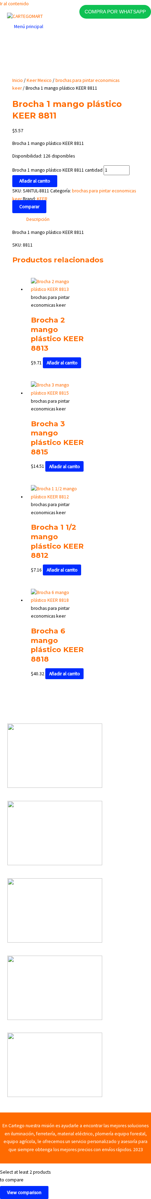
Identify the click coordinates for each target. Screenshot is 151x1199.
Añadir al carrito (34, 181)
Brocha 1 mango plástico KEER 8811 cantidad (57, 170)
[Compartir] (112, 7)
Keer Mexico (39, 80)
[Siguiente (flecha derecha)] (138, 599)
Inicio (17, 80)
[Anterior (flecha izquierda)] (12, 599)
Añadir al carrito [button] (62, 363)
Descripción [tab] (38, 219)
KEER (42, 199)
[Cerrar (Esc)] (128, 7)
